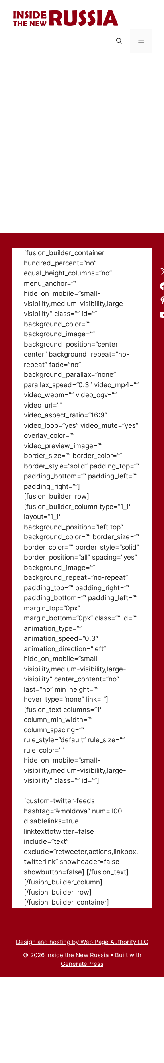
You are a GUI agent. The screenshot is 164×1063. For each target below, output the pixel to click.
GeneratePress (82, 963)
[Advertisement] (82, 147)
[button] (119, 41)
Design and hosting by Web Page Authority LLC (82, 942)
